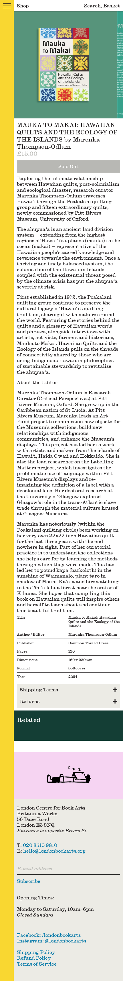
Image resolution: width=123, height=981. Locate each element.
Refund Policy (34, 957)
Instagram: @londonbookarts (51, 940)
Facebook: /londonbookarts (49, 935)
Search (92, 5)
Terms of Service (37, 963)
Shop (23, 5)
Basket (111, 5)
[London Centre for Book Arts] (68, 775)
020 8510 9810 (40, 845)
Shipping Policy (36, 952)
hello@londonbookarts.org (54, 850)
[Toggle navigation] (7, 5)
